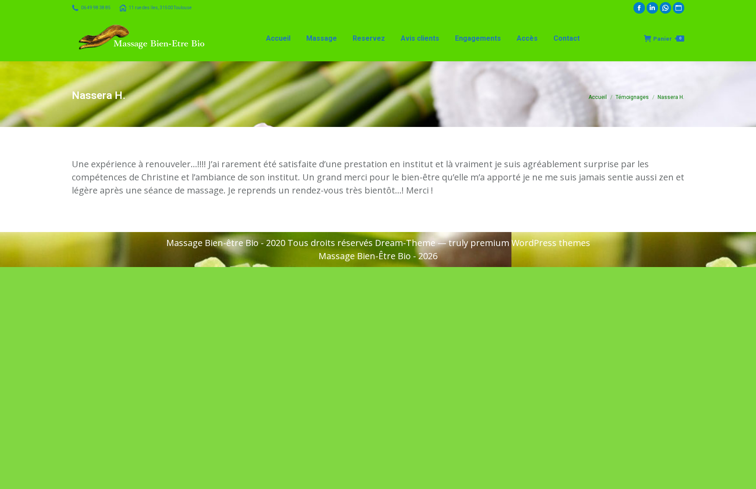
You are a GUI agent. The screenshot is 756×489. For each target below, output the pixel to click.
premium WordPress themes (530, 243)
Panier (667, 38)
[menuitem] (278, 38)
